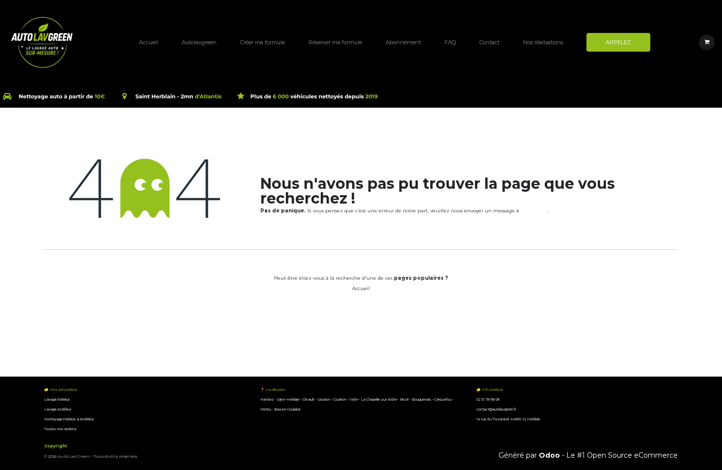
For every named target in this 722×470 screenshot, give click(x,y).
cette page (534, 210)
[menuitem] (148, 42)
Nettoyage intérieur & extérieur (69, 419)
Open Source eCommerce (632, 455)
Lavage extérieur (58, 409)
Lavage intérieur (57, 399)
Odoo (550, 455)
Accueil (361, 288)
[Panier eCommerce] (707, 42)
